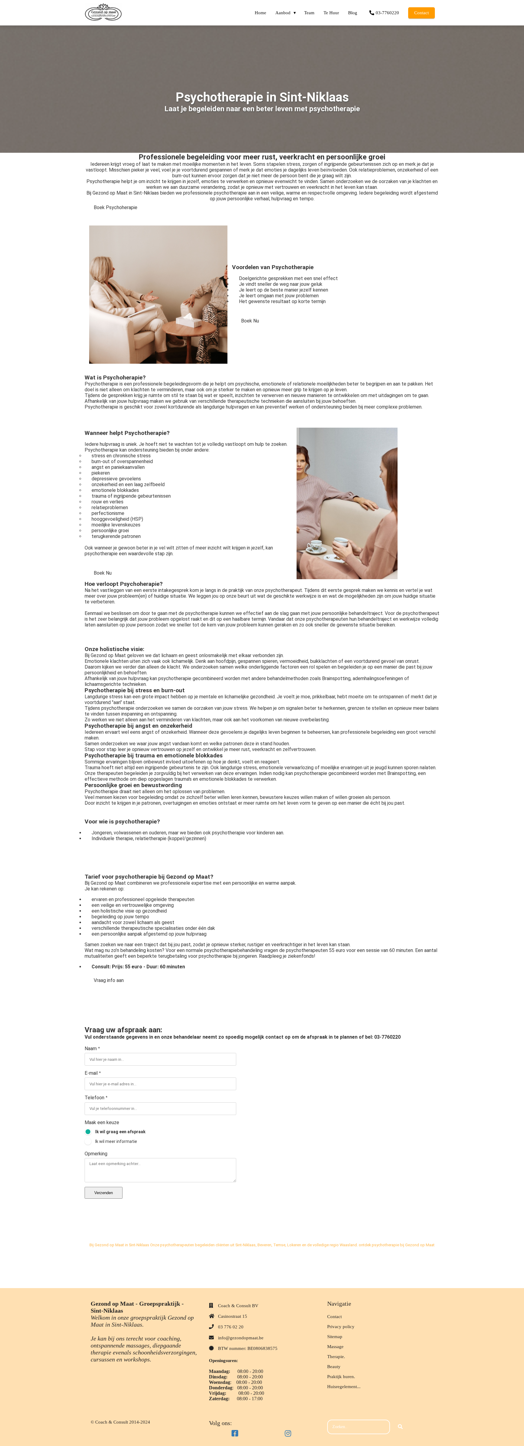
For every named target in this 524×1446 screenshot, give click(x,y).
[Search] (400, 1427)
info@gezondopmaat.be (241, 1337)
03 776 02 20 (231, 1326)
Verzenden (103, 1193)
